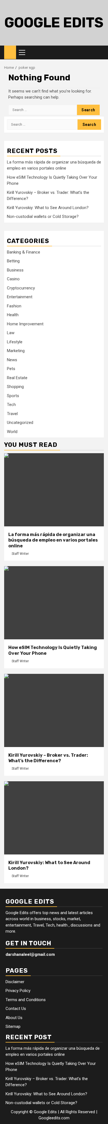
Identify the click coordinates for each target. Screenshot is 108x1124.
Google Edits (54, 22)
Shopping (15, 386)
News (12, 359)
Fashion (14, 306)
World (12, 431)
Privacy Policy (18, 990)
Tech (11, 404)
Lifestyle (14, 341)
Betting (13, 260)
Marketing (16, 350)
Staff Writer (20, 554)
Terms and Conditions (26, 999)
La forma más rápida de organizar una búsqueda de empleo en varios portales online (53, 540)
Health (13, 314)
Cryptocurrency (21, 288)
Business (15, 270)
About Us (14, 1017)
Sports (13, 395)
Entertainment (19, 296)
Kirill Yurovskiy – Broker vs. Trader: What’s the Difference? (48, 758)
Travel (12, 413)
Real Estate (17, 377)
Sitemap (13, 1026)
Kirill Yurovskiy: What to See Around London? (48, 207)
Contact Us (16, 1008)
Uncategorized (20, 422)
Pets (11, 368)
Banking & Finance (23, 252)
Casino (13, 278)
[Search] (99, 52)
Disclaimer (15, 981)
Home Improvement (25, 323)
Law (10, 332)
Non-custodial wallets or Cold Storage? (43, 216)
